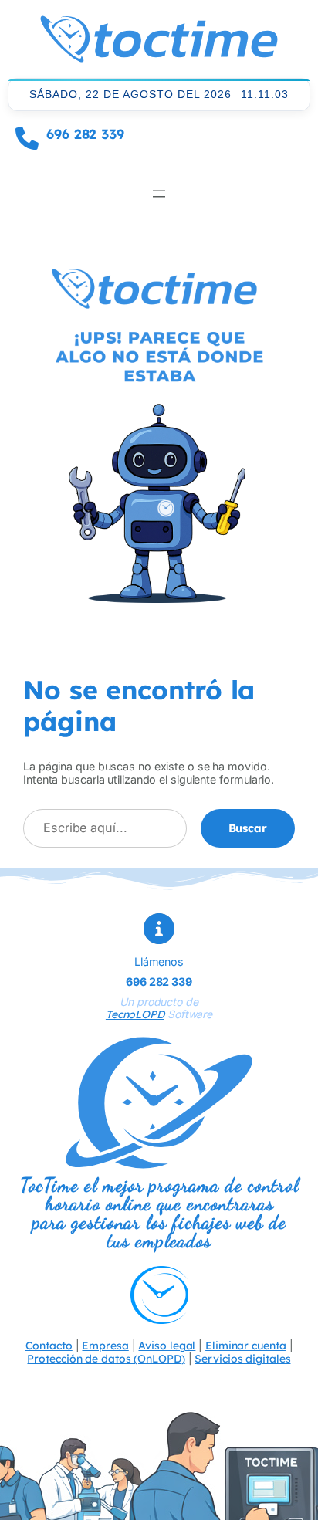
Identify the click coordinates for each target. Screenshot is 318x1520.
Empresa (105, 1345)
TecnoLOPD (135, 1014)
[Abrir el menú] (159, 193)
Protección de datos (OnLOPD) (105, 1359)
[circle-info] (159, 928)
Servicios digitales (242, 1359)
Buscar (247, 828)
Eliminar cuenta (245, 1345)
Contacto (49, 1345)
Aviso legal (166, 1345)
